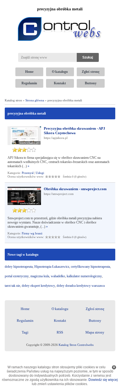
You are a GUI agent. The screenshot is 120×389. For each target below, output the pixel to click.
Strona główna (34, 100)
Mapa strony (94, 332)
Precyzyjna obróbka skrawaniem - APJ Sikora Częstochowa (74, 130)
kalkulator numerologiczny (84, 276)
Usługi (40, 172)
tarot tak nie (12, 286)
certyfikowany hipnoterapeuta (90, 267)
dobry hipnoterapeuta (19, 267)
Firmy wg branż (32, 233)
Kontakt (60, 83)
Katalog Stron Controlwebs (76, 344)
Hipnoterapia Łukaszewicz (51, 267)
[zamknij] (114, 367)
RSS (60, 332)
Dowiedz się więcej (103, 380)
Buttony (91, 83)
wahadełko (58, 276)
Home (29, 72)
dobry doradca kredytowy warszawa (81, 286)
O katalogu (60, 72)
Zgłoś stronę (90, 72)
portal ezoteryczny (17, 276)
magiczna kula (39, 276)
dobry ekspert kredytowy (38, 286)
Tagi (25, 332)
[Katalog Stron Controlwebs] (60, 15)
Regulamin (29, 83)
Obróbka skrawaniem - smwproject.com (75, 189)
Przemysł (27, 172)
